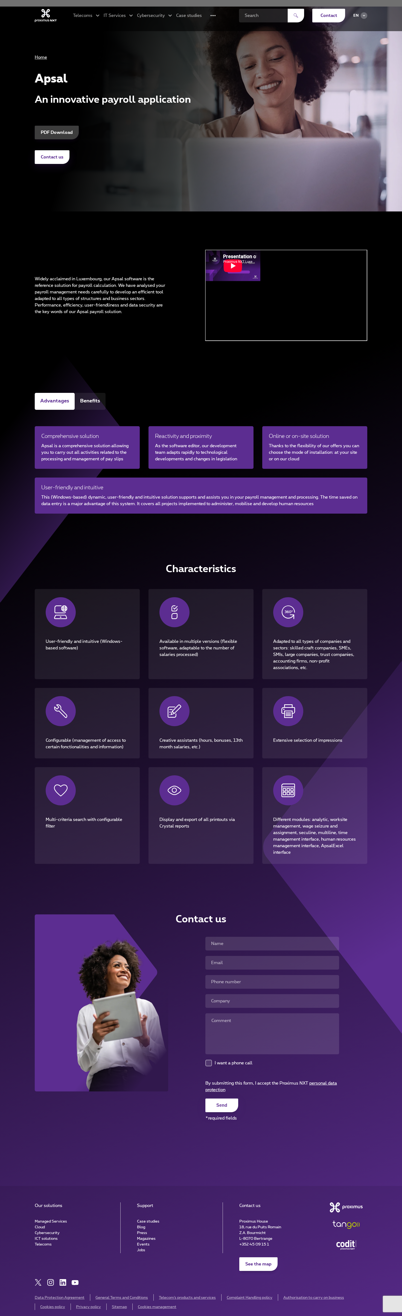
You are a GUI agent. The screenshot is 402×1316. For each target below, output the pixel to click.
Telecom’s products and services (187, 1298)
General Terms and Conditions (121, 1298)
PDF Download (57, 132)
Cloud (40, 1227)
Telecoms (43, 1244)
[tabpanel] (201, 463)
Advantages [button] (54, 401)
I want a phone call (233, 1063)
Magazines (146, 1239)
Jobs (141, 1250)
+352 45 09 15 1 (254, 1244)
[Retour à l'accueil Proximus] (46, 15)
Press (142, 1233)
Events (143, 1244)
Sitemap (119, 1307)
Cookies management (157, 1307)
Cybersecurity (47, 1233)
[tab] (55, 401)
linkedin (62, 1282)
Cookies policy (52, 1307)
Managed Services (51, 1221)
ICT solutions (46, 1239)
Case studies (189, 15)
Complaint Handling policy (249, 1298)
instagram (50, 1282)
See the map (258, 1264)
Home (41, 57)
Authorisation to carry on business (313, 1298)
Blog (141, 1227)
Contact (329, 15)
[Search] (296, 15)
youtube (75, 1282)
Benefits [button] (90, 401)
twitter (38, 1282)
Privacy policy (88, 1307)
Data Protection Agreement (60, 1298)
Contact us (52, 157)
